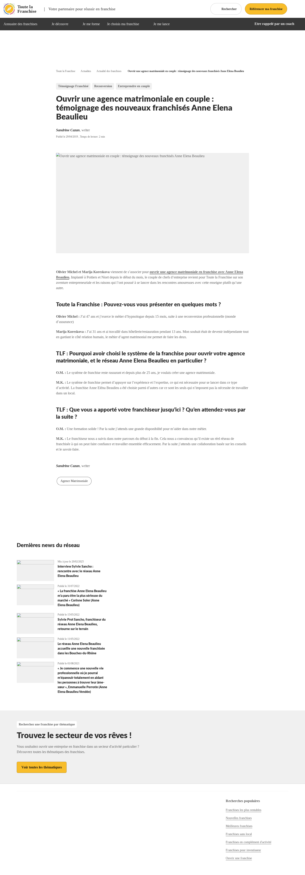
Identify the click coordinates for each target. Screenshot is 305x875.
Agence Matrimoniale (74, 481)
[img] (42, 24)
